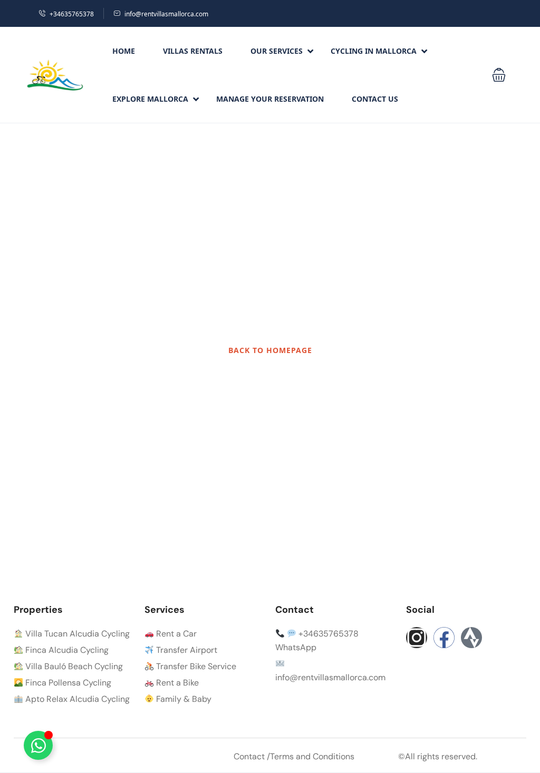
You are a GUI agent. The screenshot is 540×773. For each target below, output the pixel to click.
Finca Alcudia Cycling (66, 649)
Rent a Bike (176, 682)
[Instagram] (416, 637)
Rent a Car (175, 633)
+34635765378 (72, 13)
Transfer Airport (185, 649)
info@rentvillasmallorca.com (166, 13)
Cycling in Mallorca (374, 51)
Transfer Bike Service (195, 666)
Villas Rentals (193, 51)
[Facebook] (444, 637)
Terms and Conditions (312, 756)
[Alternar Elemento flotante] (38, 745)
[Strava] (471, 637)
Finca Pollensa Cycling (67, 682)
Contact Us (375, 99)
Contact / (252, 756)
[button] (499, 75)
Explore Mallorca (150, 99)
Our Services (276, 51)
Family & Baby (182, 698)
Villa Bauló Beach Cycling (73, 666)
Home (123, 51)
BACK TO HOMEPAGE (270, 350)
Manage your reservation (270, 99)
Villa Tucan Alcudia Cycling (76, 633)
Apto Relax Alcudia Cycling (76, 698)
